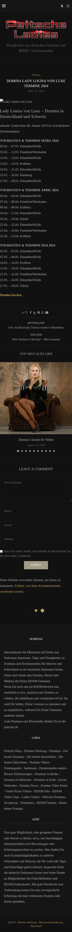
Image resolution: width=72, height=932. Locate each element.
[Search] (68, 6)
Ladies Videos (31, 797)
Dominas (55, 751)
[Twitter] (62, 6)
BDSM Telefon (46, 802)
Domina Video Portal (54, 785)
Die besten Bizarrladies (41, 756)
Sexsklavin (11, 802)
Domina (49, 896)
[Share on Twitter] (34, 313)
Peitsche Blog (13, 751)
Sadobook (30, 768)
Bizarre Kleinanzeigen (18, 774)
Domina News (29, 785)
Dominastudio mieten (52, 768)
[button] (3, 407)
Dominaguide (12, 768)
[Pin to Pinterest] (38, 312)
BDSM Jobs (42, 791)
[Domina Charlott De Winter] (36, 398)
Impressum (36, 925)
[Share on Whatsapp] (42, 312)
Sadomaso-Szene (31, 872)
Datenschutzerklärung (51, 922)
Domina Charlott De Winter (36, 439)
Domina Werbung (35, 751)
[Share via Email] (46, 312)
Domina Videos (39, 762)
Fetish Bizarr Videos (19, 791)
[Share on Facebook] (30, 312)
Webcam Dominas (53, 797)
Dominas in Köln (45, 779)
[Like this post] (26, 312)
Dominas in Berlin (46, 774)
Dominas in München (17, 779)
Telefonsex (27, 802)
